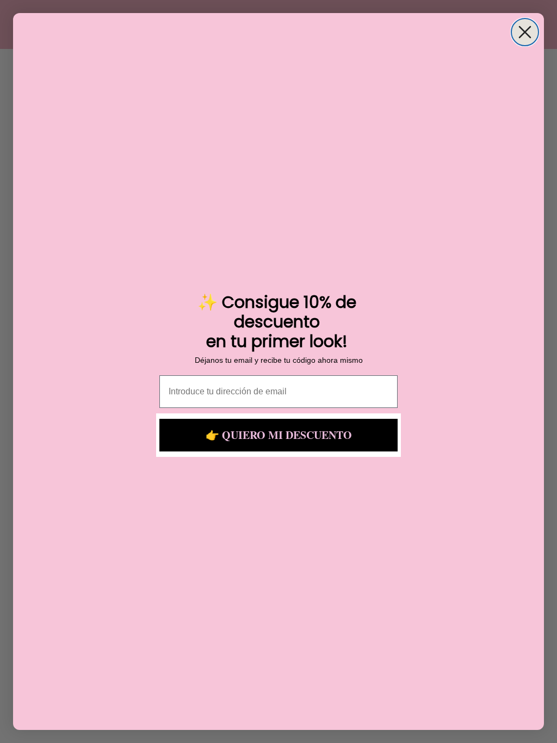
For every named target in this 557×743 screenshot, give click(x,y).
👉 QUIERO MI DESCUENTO (279, 435)
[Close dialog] (525, 32)
